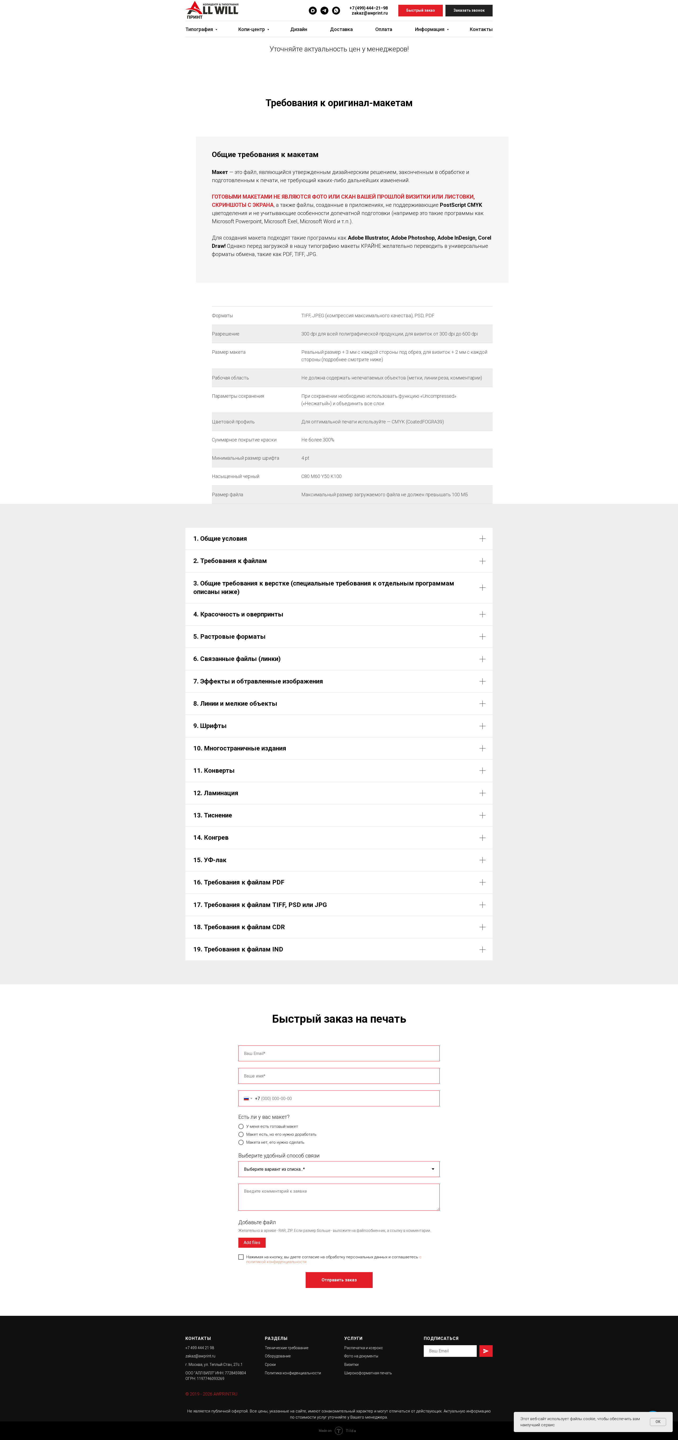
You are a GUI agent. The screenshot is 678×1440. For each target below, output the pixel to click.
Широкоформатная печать (368, 1373)
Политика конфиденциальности (293, 1373)
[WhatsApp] (336, 11)
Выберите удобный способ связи (279, 1155)
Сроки (270, 1364)
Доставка (341, 29)
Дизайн (298, 29)
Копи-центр (252, 29)
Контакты (481, 29)
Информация (430, 29)
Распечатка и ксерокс (363, 1348)
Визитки (351, 1364)
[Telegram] (324, 11)
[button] (420, 11)
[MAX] (313, 11)
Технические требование (286, 1348)
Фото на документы (361, 1356)
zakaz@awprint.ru (370, 13)
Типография (199, 29)
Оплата (383, 29)
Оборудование (278, 1356)
